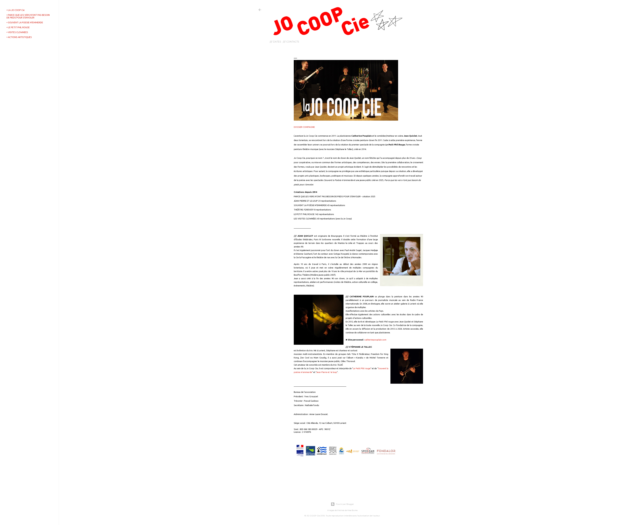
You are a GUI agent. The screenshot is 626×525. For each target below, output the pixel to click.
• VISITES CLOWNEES (17, 32)
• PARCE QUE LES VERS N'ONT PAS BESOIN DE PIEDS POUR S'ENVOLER (28, 16)
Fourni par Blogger (345, 504)
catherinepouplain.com (375, 340)
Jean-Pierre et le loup (326, 372)
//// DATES (275, 41)
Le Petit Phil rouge (361, 368)
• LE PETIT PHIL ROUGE (18, 27)
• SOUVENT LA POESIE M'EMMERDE (25, 22)
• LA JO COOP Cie (16, 10)
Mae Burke (352, 510)
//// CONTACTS (291, 41)
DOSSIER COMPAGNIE (304, 127)
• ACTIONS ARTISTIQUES (19, 37)
